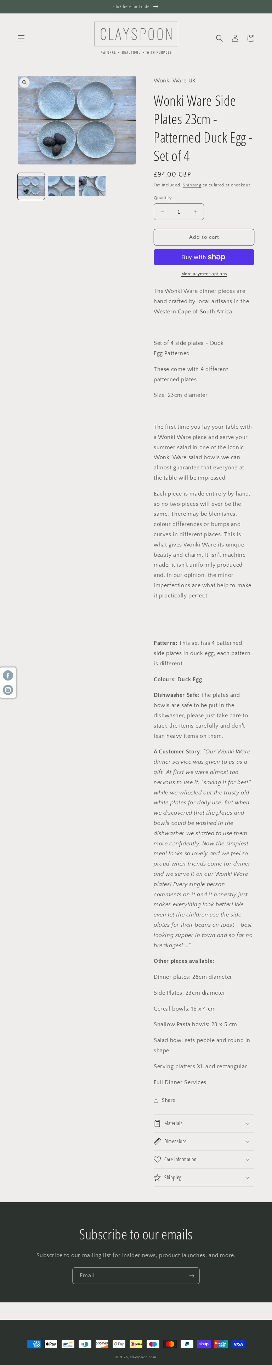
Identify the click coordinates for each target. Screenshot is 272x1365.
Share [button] (168, 1100)
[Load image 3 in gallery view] (92, 186)
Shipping (192, 185)
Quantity (163, 197)
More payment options (204, 274)
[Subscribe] (191, 1275)
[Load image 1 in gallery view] (31, 186)
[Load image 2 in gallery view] (61, 186)
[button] (21, 38)
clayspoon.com (143, 1357)
